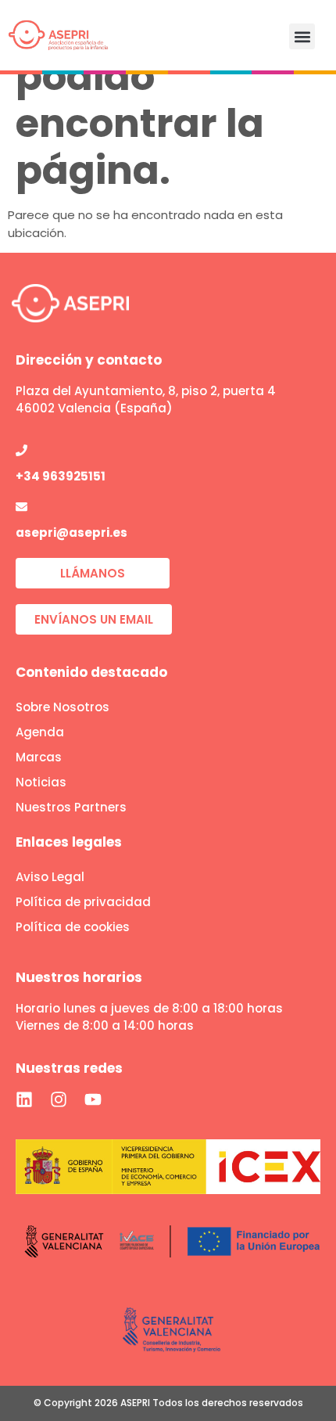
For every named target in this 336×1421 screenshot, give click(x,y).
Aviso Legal (50, 877)
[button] (302, 36)
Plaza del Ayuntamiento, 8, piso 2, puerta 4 (146, 391)
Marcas (39, 757)
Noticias (41, 782)
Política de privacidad (83, 902)
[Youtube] (93, 1099)
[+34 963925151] (21, 450)
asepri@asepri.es (71, 532)
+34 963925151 (60, 476)
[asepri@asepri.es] (21, 507)
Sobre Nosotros (62, 707)
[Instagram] (58, 1099)
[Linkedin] (24, 1099)
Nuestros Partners (71, 807)
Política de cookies (73, 927)
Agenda (40, 732)
